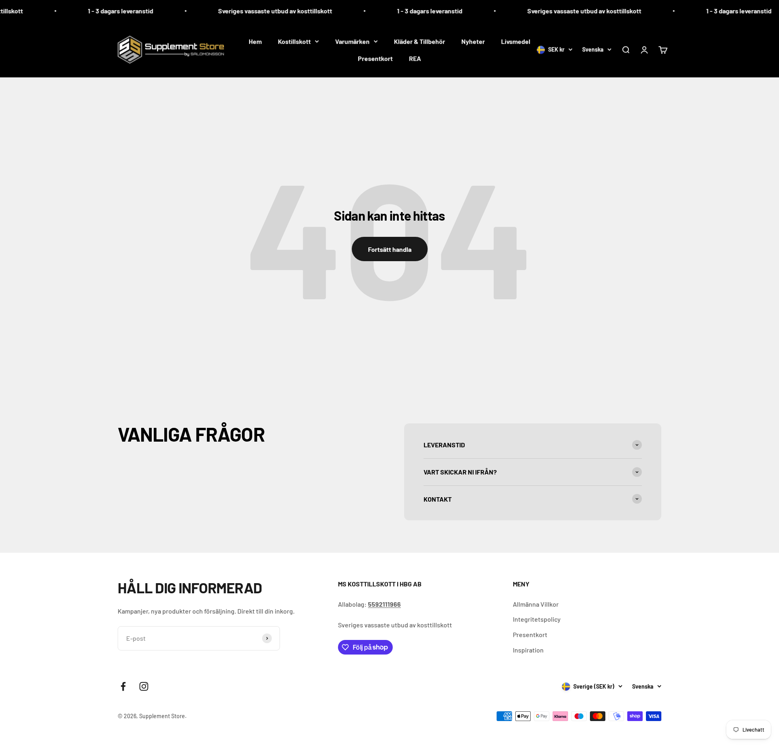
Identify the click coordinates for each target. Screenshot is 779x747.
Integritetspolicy (537, 619)
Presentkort (375, 58)
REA (415, 58)
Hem (255, 41)
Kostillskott (294, 41)
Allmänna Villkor (536, 604)
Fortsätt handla (389, 249)
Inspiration (528, 650)
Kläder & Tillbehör (419, 41)
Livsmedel (515, 41)
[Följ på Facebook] (123, 686)
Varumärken (352, 41)
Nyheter (473, 41)
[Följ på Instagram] (143, 686)
